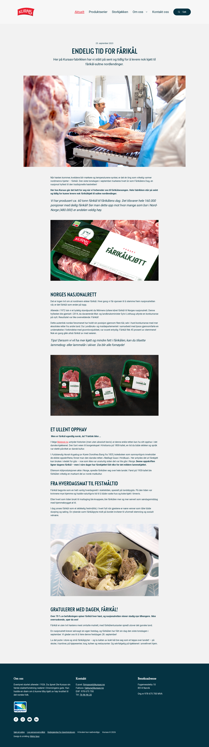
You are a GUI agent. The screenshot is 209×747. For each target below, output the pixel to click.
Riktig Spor (35, 736)
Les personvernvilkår (36, 732)
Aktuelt (79, 12)
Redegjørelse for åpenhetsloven (61, 732)
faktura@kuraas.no (94, 688)
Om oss (138, 12)
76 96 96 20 (86, 694)
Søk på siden (19, 732)
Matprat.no (62, 442)
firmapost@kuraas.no (94, 684)
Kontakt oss (160, 12)
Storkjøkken (120, 12)
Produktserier (98, 12)
